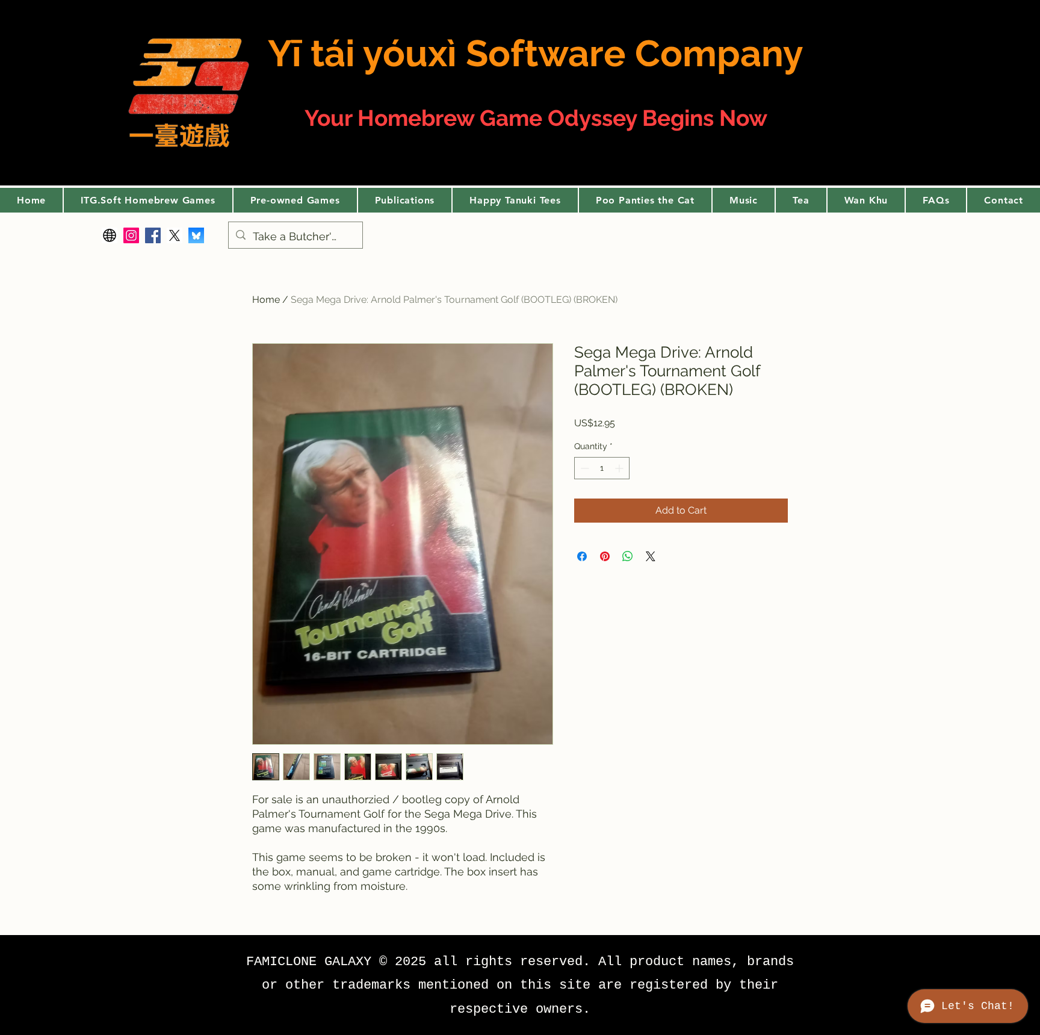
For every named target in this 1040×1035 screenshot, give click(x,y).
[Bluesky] (196, 235)
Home (266, 299)
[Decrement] (583, 468)
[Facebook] (153, 235)
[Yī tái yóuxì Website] (109, 235)
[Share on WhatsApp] (628, 556)
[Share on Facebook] (582, 556)
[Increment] (620, 468)
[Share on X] (650, 556)
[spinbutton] (602, 468)
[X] (174, 235)
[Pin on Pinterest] (605, 556)
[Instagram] (131, 235)
